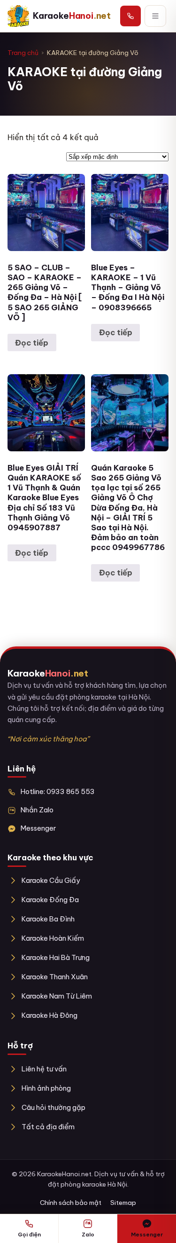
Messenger (38, 828)
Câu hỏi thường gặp (53, 1107)
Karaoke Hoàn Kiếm (53, 938)
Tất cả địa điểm (48, 1126)
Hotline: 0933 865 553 (58, 791)
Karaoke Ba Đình (48, 918)
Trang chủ (23, 52)
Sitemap (123, 1202)
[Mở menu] (155, 16)
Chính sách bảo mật (70, 1202)
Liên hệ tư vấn (44, 1068)
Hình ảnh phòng (46, 1088)
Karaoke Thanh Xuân (55, 976)
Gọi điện (29, 1234)
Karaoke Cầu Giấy (51, 880)
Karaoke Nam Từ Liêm (57, 995)
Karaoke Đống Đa (50, 899)
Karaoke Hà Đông (49, 1015)
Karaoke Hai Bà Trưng (56, 957)
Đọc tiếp (31, 342)
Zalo (88, 1234)
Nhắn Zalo (37, 809)
